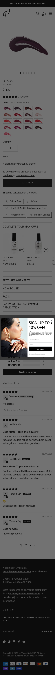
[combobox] (40, 339)
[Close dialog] (51, 320)
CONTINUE (40, 349)
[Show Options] (51, 339)
